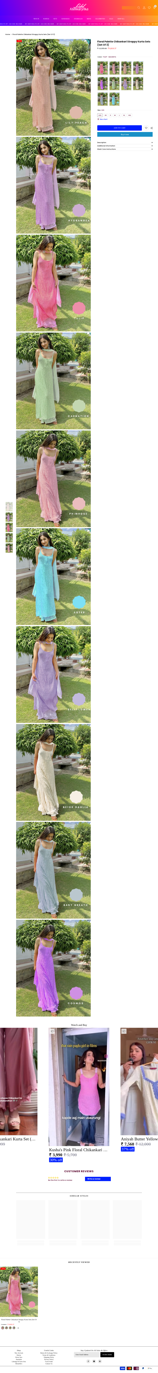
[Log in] (144, 7)
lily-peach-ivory (10, 1327)
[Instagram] (94, 1361)
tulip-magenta (2, 1327)
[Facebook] (88, 1361)
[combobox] (129, 7)
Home (7, 34)
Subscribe (107, 1355)
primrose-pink (6, 1327)
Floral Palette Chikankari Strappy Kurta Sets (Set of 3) (19, 1321)
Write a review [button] (93, 1179)
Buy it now (125, 134)
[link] (30, 1241)
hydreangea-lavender (14, 1327)
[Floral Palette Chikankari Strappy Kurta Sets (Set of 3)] (19, 1292)
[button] (131, 7)
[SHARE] (151, 128)
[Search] (138, 7)
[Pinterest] (100, 1361)
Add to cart (119, 128)
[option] (9, 507)
